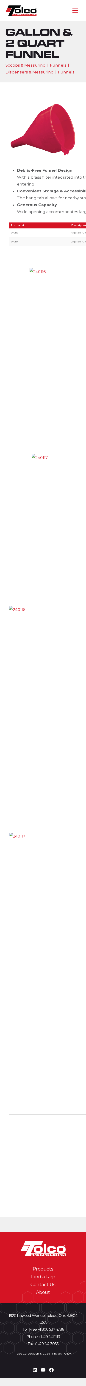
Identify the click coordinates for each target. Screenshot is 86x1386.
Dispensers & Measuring (30, 72)
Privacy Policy (61, 1353)
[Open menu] (75, 10)
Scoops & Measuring (26, 65)
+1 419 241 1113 (49, 1337)
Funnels (58, 65)
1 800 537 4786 (52, 1329)
